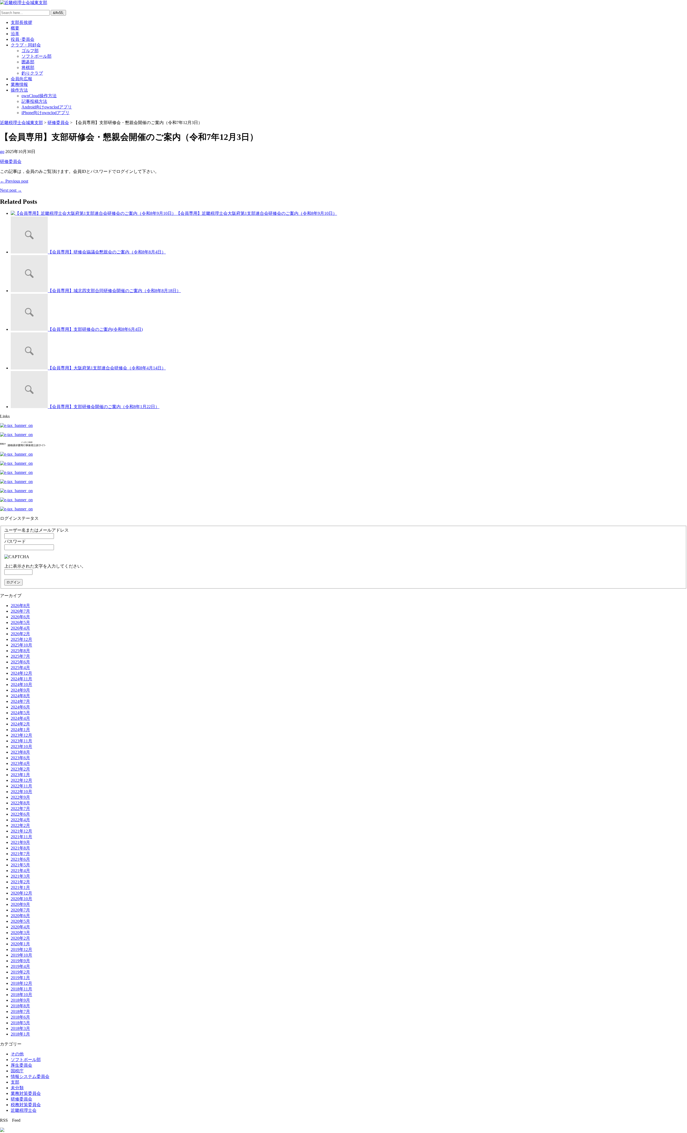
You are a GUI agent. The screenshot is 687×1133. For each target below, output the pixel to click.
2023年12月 (21, 735)
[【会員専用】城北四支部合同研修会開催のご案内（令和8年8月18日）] (29, 290)
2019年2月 (20, 972)
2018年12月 (21, 983)
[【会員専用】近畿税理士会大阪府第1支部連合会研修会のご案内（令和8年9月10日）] (93, 213)
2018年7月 (20, 1011)
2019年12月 (21, 949)
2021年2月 (20, 882)
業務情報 (19, 84)
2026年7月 (20, 611)
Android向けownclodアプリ (46, 107)
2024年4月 (20, 718)
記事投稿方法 (34, 101)
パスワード (15, 541)
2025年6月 (20, 662)
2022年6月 (20, 814)
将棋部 (27, 67)
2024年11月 (21, 679)
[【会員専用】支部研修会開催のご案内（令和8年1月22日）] (29, 406)
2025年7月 (20, 656)
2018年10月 (21, 994)
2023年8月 (20, 752)
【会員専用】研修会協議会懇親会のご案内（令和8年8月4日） (107, 252)
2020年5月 (20, 921)
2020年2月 (20, 938)
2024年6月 (20, 707)
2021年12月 (21, 831)
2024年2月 (20, 724)
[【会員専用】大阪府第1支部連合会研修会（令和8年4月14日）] (29, 368)
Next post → (11, 190)
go (2, 151)
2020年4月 (20, 927)
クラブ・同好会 (26, 45)
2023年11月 (21, 741)
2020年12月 (21, 893)
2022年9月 (20, 797)
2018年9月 (20, 1000)
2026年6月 (20, 617)
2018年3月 (20, 1028)
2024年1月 (20, 729)
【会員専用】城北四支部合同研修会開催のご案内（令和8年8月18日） (114, 290)
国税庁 (17, 1071)
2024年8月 (20, 695)
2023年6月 (20, 758)
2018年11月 (21, 989)
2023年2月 (20, 769)
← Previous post (14, 181)
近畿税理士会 (23, 1110)
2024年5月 (20, 712)
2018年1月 (20, 1034)
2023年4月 (20, 763)
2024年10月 (21, 684)
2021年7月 (20, 853)
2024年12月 (21, 673)
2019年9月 (20, 960)
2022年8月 (20, 803)
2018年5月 (20, 1023)
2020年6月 (20, 915)
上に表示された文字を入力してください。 (45, 566)
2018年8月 (20, 1006)
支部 (15, 1082)
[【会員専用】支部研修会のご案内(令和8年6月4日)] (29, 329)
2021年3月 (20, 876)
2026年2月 (20, 633)
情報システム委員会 (30, 1076)
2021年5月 (20, 865)
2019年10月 (21, 955)
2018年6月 (20, 1017)
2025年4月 (20, 667)
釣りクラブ (32, 73)
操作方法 (19, 90)
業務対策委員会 (26, 1093)
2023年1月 (20, 774)
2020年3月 (20, 932)
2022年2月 (20, 825)
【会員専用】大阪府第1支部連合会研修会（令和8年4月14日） (107, 368)
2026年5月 (20, 622)
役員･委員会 (22, 39)
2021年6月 (20, 859)
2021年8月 (20, 848)
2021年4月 (20, 870)
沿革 (15, 33)
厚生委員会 (21, 1065)
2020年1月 (20, 944)
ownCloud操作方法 (39, 95)
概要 (15, 28)
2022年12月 (21, 780)
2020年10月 (21, 898)
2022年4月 (20, 820)
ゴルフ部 (30, 50)
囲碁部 (27, 62)
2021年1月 (20, 887)
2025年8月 (20, 650)
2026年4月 (20, 628)
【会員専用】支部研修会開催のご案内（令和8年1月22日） (103, 406)
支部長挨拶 (21, 22)
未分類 (17, 1087)
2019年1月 (20, 977)
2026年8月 (20, 605)
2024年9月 (20, 690)
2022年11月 (21, 786)
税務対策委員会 (26, 1104)
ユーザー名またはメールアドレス (36, 530)
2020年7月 (20, 910)
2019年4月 (20, 966)
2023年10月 (21, 746)
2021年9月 (20, 842)
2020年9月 (20, 904)
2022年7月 (20, 808)
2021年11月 (21, 836)
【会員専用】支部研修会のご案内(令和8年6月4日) (95, 329)
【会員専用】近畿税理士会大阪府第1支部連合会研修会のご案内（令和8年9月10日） (256, 213)
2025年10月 (21, 645)
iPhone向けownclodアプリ (45, 112)
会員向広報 (21, 79)
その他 (17, 1054)
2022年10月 (21, 791)
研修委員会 (10, 161)
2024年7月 (20, 701)
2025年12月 (21, 639)
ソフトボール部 (36, 56)
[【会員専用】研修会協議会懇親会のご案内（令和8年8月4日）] (29, 252)
